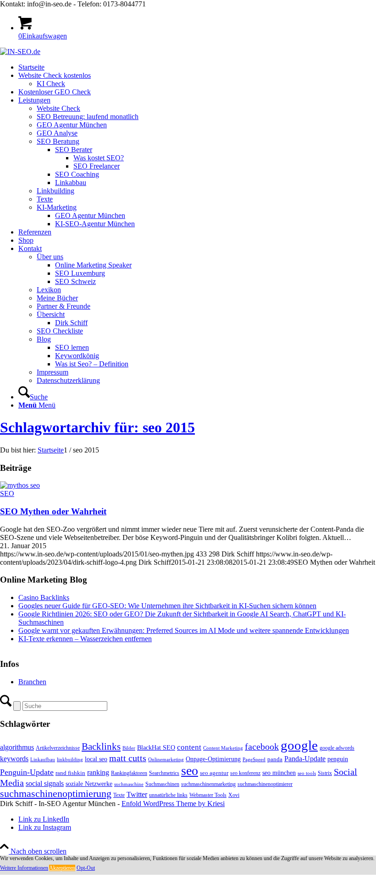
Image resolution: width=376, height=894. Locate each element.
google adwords (337, 748)
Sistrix (325, 773)
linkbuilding (70, 759)
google (299, 745)
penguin (337, 759)
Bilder (128, 748)
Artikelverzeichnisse (58, 748)
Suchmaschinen (162, 784)
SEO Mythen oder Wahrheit (53, 511)
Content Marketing (223, 748)
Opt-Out (86, 868)
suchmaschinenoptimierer (265, 784)
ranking (98, 772)
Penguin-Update (27, 772)
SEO (7, 493)
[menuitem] (197, 67)
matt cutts (127, 758)
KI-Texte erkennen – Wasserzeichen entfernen (85, 639)
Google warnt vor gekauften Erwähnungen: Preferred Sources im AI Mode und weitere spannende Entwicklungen (183, 630)
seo (189, 770)
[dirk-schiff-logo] (20, 51)
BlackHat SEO (156, 747)
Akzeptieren (62, 868)
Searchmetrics (164, 773)
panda (274, 759)
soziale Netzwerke (89, 783)
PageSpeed (254, 759)
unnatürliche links (168, 795)
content (189, 747)
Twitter (137, 794)
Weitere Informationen (24, 868)
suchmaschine (129, 784)
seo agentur (214, 772)
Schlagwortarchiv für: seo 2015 (97, 427)
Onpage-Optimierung (213, 759)
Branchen (32, 682)
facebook (262, 746)
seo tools (307, 773)
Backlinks (101, 746)
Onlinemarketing (166, 759)
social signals (45, 783)
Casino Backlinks (43, 597)
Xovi (233, 795)
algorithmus (17, 747)
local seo (96, 759)
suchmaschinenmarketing (208, 784)
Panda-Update (305, 759)
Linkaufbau (42, 759)
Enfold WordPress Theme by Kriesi (173, 803)
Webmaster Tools (208, 795)
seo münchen (279, 772)
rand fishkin (70, 772)
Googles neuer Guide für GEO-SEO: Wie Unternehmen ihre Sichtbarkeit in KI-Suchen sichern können (167, 606)
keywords (14, 759)
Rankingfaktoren (129, 773)
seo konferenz (245, 773)
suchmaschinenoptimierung (55, 793)
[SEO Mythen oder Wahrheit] (20, 485)
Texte (119, 795)
